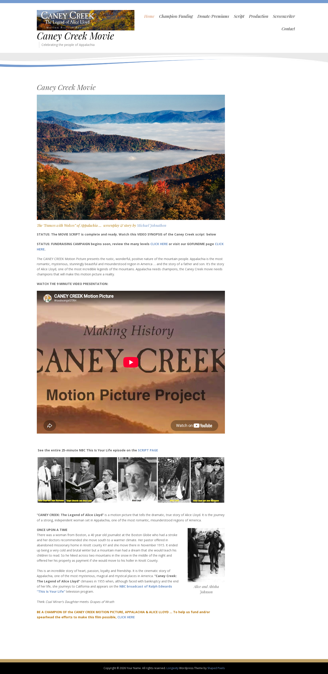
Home (149, 16)
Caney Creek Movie (75, 35)
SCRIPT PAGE (148, 450)
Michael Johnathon (151, 225)
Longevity (172, 668)
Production (258, 16)
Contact (288, 28)
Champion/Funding (176, 16)
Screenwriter (284, 16)
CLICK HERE (159, 244)
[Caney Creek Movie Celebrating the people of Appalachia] (86, 20)
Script (239, 16)
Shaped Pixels (216, 668)
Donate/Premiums (213, 16)
